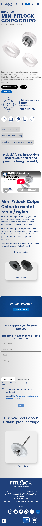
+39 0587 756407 (15, 495)
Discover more (21, 309)
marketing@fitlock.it (21, 496)
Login (21, 506)
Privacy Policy (20, 501)
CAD (24, 87)
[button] (40, 270)
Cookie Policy (33, 501)
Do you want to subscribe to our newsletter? (18, 390)
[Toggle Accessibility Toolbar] (38, 511)
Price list (6, 91)
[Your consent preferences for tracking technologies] (4, 521)
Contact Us (8, 501)
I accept (21, 397)
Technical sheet (10, 87)
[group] (21, 446)
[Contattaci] (34, 520)
